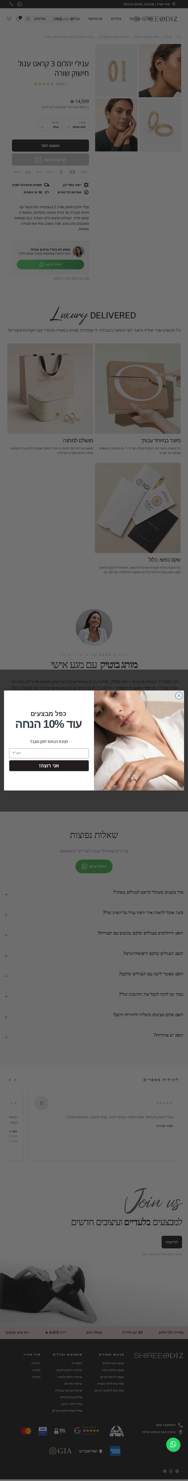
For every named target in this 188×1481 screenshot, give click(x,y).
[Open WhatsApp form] (173, 1444)
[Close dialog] (178, 695)
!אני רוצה (49, 765)
